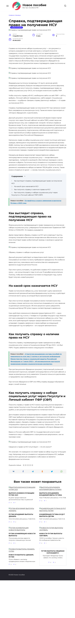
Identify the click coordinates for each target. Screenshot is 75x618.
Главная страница (15, 15)
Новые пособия (17, 27)
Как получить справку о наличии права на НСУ (32, 189)
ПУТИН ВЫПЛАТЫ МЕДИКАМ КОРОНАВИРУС (52, 552)
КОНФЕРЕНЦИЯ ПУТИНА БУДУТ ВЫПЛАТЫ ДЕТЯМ (52, 515)
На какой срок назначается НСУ (26, 186)
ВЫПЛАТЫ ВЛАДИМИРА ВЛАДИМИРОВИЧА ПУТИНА (50, 494)
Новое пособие (34, 5)
